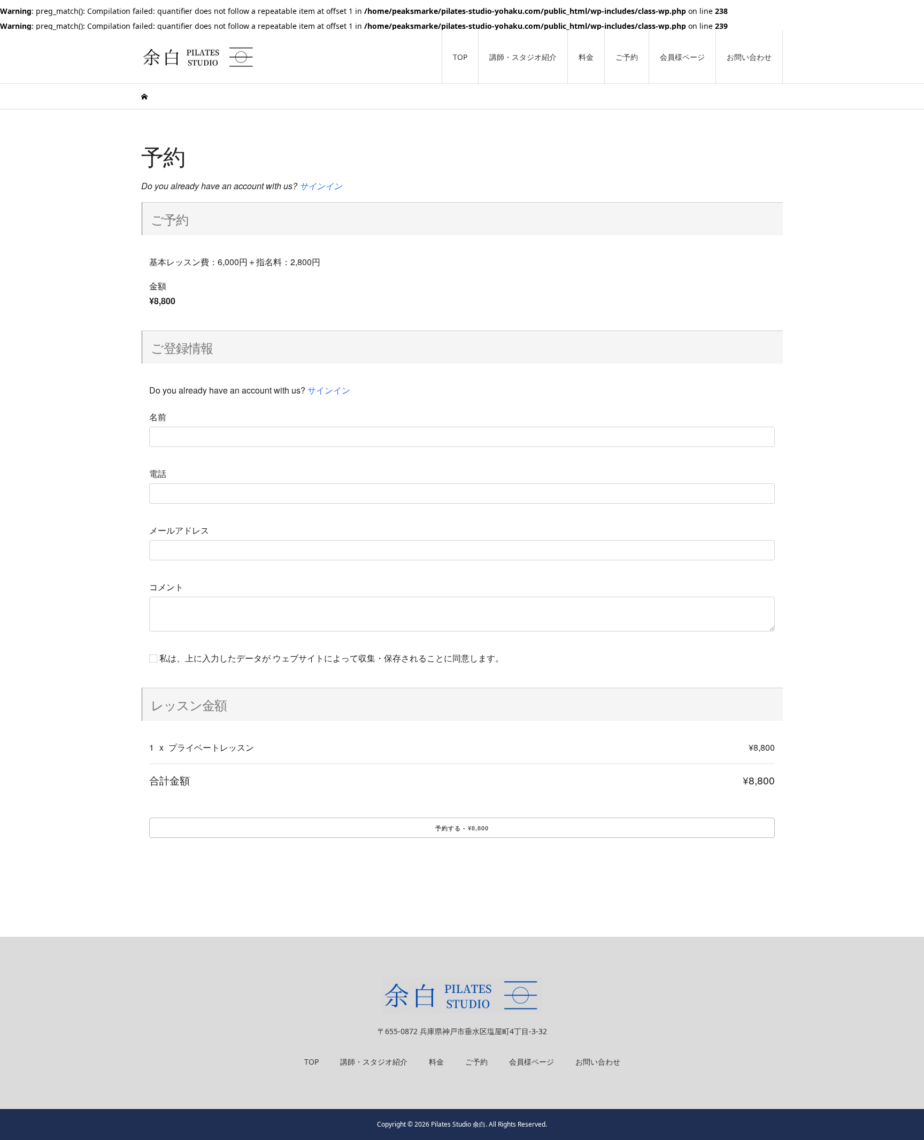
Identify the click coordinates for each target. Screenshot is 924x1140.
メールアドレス (179, 530)
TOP (460, 57)
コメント (166, 587)
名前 (157, 417)
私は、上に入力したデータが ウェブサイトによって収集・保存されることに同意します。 (330, 658)
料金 (586, 57)
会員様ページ (682, 57)
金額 (157, 286)
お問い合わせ (749, 57)
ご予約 (626, 57)
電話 (157, 473)
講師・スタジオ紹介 (523, 57)
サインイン (320, 186)
